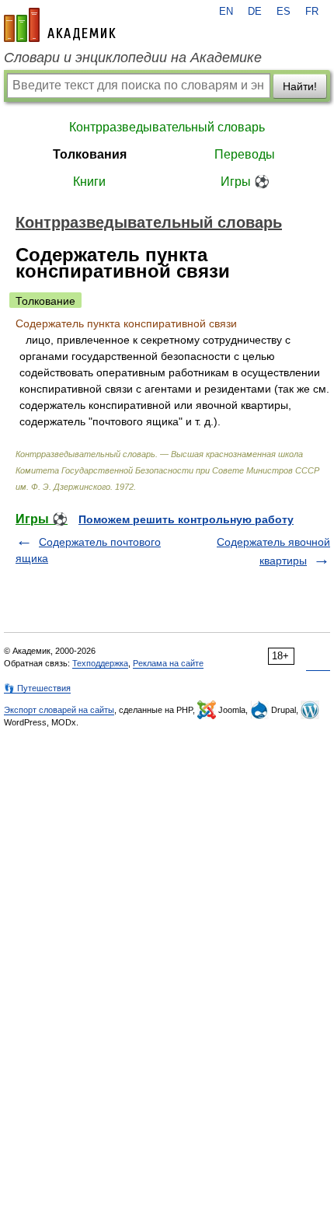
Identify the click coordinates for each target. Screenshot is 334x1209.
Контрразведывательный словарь (167, 127)
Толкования (90, 154)
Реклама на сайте (168, 663)
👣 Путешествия (37, 688)
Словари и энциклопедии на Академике (133, 57)
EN (226, 11)
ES (284, 11)
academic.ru (60, 25)
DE (255, 11)
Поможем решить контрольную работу (186, 519)
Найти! (300, 86)
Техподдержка (100, 663)
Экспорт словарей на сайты (59, 710)
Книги (89, 181)
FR (311, 11)
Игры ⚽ (245, 181)
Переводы (244, 154)
